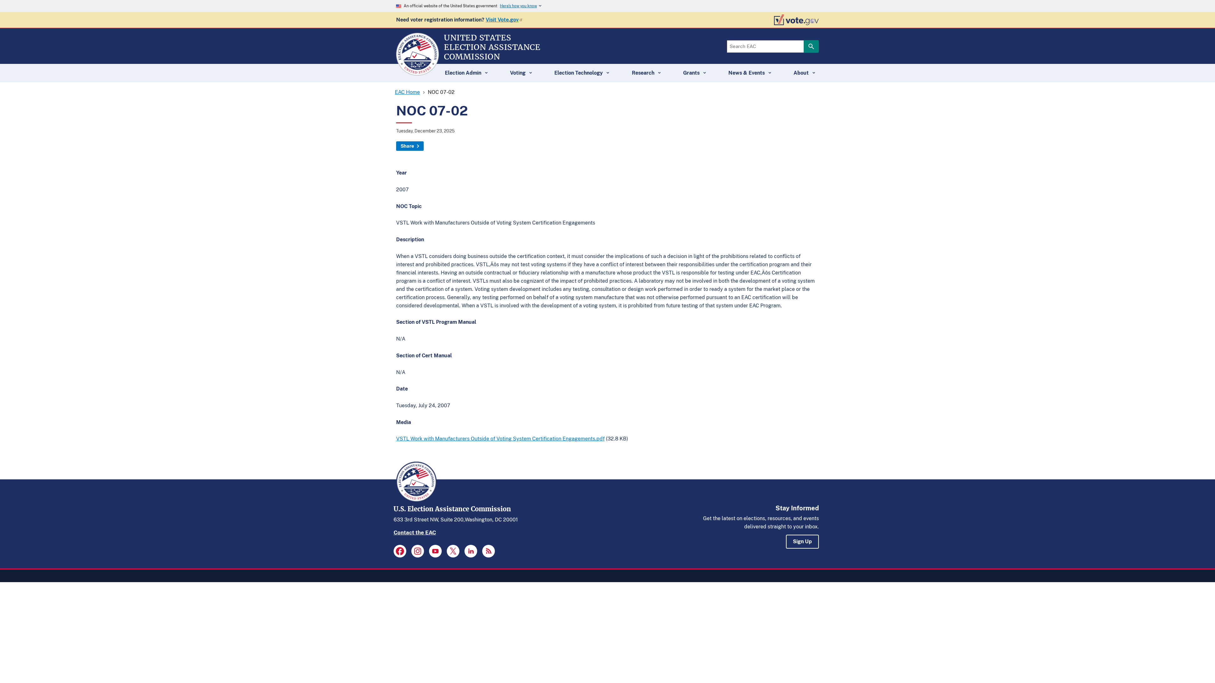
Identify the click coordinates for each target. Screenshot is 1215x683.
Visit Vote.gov (502, 20)
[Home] (417, 72)
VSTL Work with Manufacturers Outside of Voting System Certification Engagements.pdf (500, 439)
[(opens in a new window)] (400, 551)
